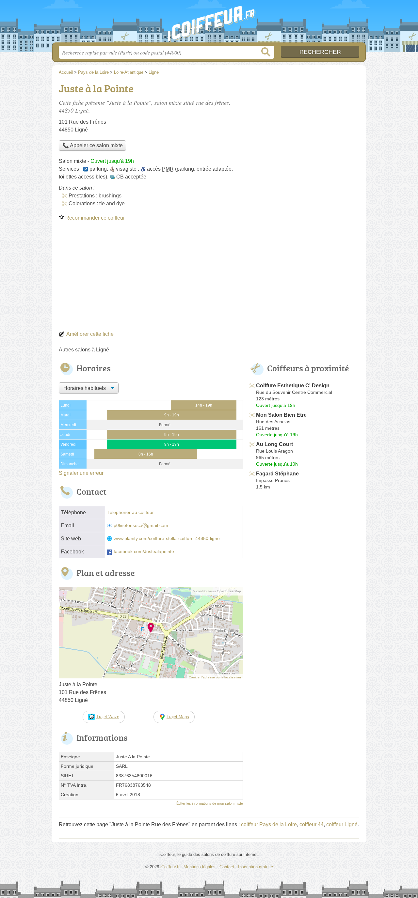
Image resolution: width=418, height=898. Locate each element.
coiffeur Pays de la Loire (269, 824)
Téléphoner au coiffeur (130, 512)
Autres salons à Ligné (84, 349)
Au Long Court (274, 444)
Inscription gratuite (255, 866)
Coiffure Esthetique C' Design (293, 385)
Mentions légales (200, 866)
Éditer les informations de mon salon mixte (209, 803)
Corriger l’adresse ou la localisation (215, 677)
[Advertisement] (209, 278)
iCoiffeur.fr (209, 23)
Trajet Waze (107, 716)
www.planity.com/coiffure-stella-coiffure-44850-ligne (167, 538)
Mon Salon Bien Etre (281, 415)
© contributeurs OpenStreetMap (217, 591)
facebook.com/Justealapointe (144, 551)
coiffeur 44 (311, 824)
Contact (226, 866)
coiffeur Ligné (342, 824)
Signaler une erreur (81, 473)
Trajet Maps (178, 716)
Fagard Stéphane (277, 473)
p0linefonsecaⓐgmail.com (141, 525)
